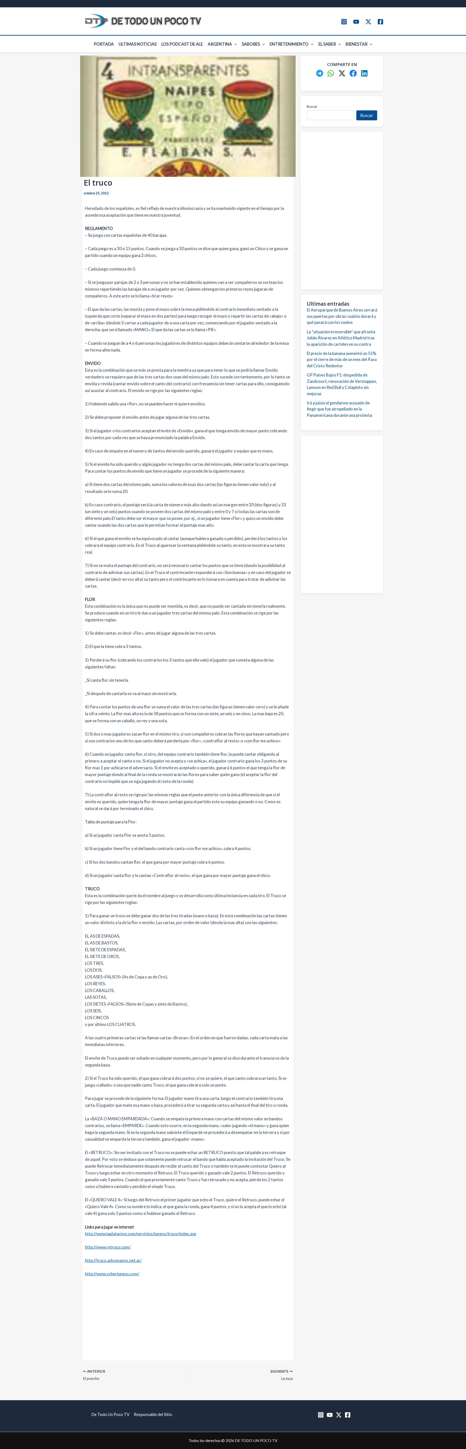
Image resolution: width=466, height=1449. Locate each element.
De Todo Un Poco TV (111, 1414)
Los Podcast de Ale (182, 44)
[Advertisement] (188, 1318)
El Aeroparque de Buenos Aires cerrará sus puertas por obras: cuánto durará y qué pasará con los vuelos (342, 316)
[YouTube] (356, 22)
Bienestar (356, 44)
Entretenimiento (289, 44)
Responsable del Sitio (153, 1414)
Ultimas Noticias (138, 44)
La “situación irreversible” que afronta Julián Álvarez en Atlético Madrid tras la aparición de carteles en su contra (341, 338)
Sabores (251, 44)
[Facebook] (380, 22)
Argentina (220, 44)
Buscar (312, 106)
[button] (234, 44)
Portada (104, 44)
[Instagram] (344, 22)
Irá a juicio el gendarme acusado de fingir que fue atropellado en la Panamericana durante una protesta (339, 409)
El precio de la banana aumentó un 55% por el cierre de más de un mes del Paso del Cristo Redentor (342, 359)
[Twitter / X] (368, 22)
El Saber (327, 44)
